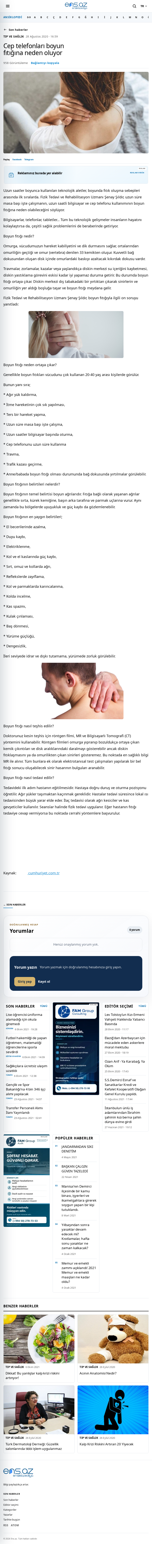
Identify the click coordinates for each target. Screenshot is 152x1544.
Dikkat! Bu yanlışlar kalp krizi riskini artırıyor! (32, 1375)
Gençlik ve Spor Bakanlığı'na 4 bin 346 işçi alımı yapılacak (25, 1089)
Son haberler (10, 1500)
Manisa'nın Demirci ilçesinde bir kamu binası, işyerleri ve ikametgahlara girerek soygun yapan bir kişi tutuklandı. (79, 1198)
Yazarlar (7, 1514)
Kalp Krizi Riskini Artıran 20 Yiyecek (106, 1444)
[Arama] (134, 6)
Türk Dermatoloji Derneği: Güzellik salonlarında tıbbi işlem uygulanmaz (34, 1446)
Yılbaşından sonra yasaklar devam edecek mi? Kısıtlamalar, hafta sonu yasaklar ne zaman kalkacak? (75, 1236)
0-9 (29, 17)
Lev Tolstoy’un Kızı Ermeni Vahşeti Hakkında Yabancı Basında (125, 1019)
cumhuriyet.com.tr (43, 873)
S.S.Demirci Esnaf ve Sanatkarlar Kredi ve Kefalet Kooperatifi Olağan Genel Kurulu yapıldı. (125, 1087)
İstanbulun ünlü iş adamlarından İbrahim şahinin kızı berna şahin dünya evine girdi (123, 1115)
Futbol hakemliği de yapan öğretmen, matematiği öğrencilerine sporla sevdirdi (26, 1045)
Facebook (17, 159)
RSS (5, 1525)
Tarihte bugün (11, 1519)
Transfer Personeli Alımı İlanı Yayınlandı (24, 1110)
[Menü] (7, 6)
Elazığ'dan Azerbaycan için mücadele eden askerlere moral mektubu (125, 1042)
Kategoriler (9, 1509)
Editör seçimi (10, 1505)
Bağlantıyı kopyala (45, 63)
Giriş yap (25, 981)
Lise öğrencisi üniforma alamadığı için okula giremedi (24, 1019)
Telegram (29, 159)
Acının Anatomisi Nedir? (98, 1373)
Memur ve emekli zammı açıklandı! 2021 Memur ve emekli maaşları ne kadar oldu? (79, 1272)
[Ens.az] (76, 6)
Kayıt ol (44, 981)
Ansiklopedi (12, 17)
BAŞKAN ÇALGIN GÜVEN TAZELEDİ (75, 1168)
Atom (15, 1525)
